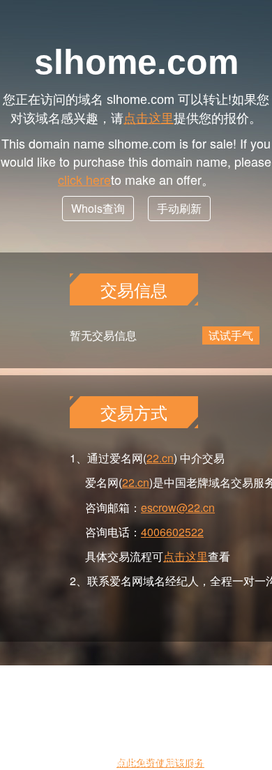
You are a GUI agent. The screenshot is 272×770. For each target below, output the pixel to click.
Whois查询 (98, 208)
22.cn (160, 458)
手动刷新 (179, 208)
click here (84, 179)
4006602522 (172, 532)
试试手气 (231, 335)
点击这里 (148, 117)
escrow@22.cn (178, 507)
